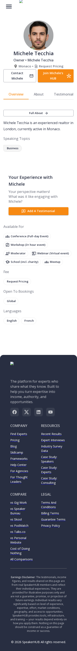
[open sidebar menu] (8, 6)
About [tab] (39, 94)
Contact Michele (17, 75)
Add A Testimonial (41, 211)
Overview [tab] (16, 94)
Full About (36, 113)
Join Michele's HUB (53, 75)
